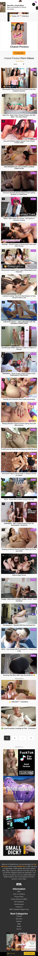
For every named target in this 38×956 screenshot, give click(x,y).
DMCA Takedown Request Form (19, 909)
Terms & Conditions (19, 894)
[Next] (22, 738)
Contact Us (19, 907)
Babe (19, 924)
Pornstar (19, 916)
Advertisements (19, 904)
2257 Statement (19, 902)
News (19, 891)
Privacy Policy (19, 896)
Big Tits (19, 929)
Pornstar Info (19, 53)
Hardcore (19, 921)
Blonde (19, 926)
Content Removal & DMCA (19, 899)
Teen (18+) (19, 919)
